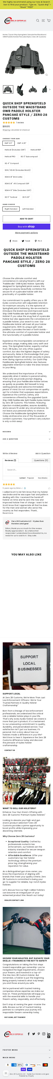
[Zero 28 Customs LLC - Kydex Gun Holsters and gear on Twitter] (33, 1033)
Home (5, 34)
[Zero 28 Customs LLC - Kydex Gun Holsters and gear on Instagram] (43, 1033)
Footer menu (10, 1050)
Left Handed (28, 209)
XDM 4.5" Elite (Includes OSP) (18, 190)
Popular (30, 478)
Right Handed (11, 209)
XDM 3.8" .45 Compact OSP (17, 183)
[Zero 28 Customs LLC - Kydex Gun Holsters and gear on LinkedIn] (48, 1033)
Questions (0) (41, 460)
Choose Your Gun (11, 139)
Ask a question (10, 439)
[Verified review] (25, 488)
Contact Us (9, 750)
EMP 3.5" (8, 143)
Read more (8, 513)
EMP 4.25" (22, 143)
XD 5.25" (26, 197)
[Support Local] (26, 666)
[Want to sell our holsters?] (26, 780)
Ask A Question (42, 453)
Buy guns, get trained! (15, 1017)
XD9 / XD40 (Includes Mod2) (17, 170)
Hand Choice (9, 204)
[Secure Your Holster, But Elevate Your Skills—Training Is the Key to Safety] (26, 930)
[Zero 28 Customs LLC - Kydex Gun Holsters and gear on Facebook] (28, 1033)
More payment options (26, 232)
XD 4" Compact (12, 163)
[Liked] (49, 488)
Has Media (42, 478)
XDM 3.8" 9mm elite (13, 177)
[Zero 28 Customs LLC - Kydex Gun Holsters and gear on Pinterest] (38, 1033)
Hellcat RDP (36, 149)
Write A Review (10, 453)
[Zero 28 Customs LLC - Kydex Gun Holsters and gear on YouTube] (48, 1036)
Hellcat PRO (10, 156)
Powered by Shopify (26, 1076)
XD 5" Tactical (11, 197)
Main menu (9, 1058)
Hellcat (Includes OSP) (15, 149)
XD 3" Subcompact (29, 156)
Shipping (6, 130)
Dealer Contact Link (14, 900)
